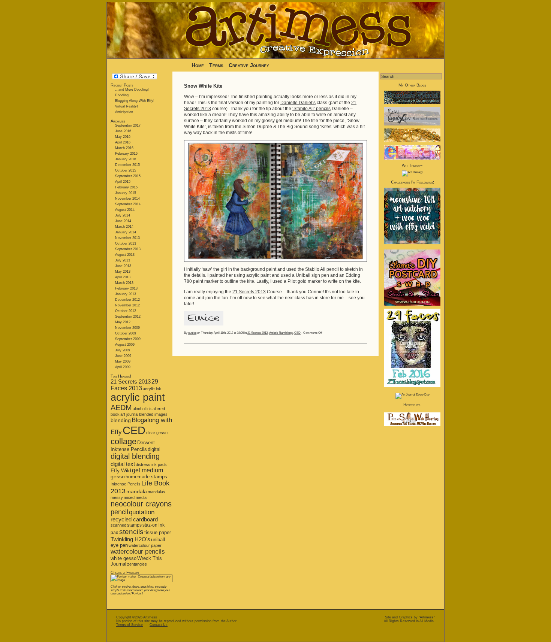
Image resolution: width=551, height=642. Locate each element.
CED (134, 430)
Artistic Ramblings (281, 332)
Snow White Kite (203, 86)
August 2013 (125, 255)
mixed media (135, 497)
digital (154, 449)
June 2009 (123, 356)
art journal (129, 414)
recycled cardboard (134, 519)
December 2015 (127, 165)
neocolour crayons (141, 504)
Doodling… (123, 95)
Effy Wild (121, 470)
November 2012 (127, 305)
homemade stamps (146, 476)
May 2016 (122, 137)
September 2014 (128, 204)
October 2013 (125, 243)
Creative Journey (249, 65)
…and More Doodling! (132, 89)
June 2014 (123, 221)
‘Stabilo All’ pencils (311, 108)
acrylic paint (138, 397)
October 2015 (125, 170)
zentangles (137, 564)
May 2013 (122, 271)
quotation (141, 512)
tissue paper (157, 532)
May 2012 (122, 322)
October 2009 (125, 333)
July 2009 (122, 350)
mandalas (156, 492)
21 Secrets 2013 (131, 381)
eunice (192, 332)
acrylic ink (152, 389)
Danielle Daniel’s (298, 102)
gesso (118, 476)
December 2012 (127, 300)
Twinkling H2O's (130, 539)
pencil (119, 512)
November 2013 (127, 238)
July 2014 (122, 215)
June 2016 (123, 131)
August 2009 (125, 344)
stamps (134, 525)
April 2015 (122, 182)
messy (117, 497)
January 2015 (125, 193)
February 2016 (126, 153)
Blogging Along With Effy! (134, 101)
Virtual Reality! (126, 106)
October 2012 (125, 311)
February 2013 (126, 288)
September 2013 (128, 249)
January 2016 (125, 159)
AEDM (121, 407)
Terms (217, 65)
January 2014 (125, 232)
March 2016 (124, 148)
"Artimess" (427, 617)
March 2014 (124, 226)
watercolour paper (145, 545)
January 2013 (125, 294)
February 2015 (126, 187)
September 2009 (128, 339)
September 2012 (128, 316)
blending (121, 420)
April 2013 (122, 277)
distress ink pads (151, 464)
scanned (118, 525)
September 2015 (128, 176)
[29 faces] (412, 386)
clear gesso (157, 432)
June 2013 (123, 266)
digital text (123, 464)
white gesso (123, 558)
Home (198, 65)
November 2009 (127, 328)
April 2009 (122, 367)
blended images (153, 414)
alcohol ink (142, 408)
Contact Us (159, 625)
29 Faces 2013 (134, 384)
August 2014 (125, 210)
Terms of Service (129, 625)
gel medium (147, 470)
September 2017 (128, 125)
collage (123, 441)
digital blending (135, 456)
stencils (131, 532)
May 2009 (122, 361)
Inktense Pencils (126, 484)
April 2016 (122, 142)
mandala (136, 491)
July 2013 (122, 260)
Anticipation (124, 112)
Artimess (150, 617)
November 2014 (127, 198)
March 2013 (124, 283)
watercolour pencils (138, 551)
